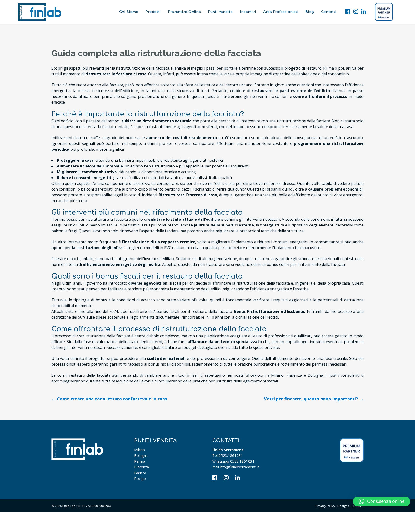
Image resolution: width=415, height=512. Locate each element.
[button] (381, 501)
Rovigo (140, 478)
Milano (139, 449)
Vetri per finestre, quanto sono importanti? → (314, 399)
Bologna (141, 455)
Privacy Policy (325, 506)
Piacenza (141, 466)
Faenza (140, 472)
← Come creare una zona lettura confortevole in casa (109, 399)
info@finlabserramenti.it (239, 466)
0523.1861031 (231, 455)
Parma (139, 461)
